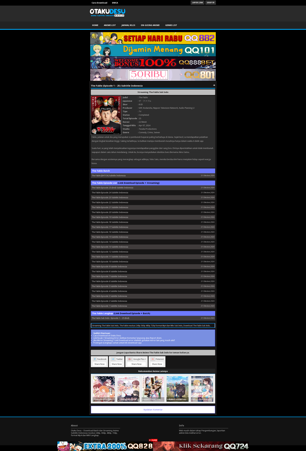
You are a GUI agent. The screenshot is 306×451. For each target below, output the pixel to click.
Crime (150, 132)
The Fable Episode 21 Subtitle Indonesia (110, 207)
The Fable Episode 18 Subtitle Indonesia (110, 222)
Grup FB (210, 3)
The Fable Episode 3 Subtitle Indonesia (109, 296)
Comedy (142, 132)
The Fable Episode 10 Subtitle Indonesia (110, 261)
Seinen (157, 132)
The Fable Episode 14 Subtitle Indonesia (110, 242)
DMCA (115, 3)
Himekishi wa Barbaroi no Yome (178, 399)
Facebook (100, 361)
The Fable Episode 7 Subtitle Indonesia (109, 276)
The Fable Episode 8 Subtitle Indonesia (109, 271)
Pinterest (158, 361)
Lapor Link (197, 3)
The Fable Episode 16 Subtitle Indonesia (110, 232)
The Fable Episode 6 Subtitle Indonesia (109, 281)
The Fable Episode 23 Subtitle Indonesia (110, 197)
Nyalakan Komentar (153, 409)
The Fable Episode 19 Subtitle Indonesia (110, 217)
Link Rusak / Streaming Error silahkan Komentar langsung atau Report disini (127, 338)
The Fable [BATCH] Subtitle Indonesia (109, 175)
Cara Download (99, 3)
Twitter (117, 361)
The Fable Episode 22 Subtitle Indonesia (110, 202)
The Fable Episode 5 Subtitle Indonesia (109, 286)
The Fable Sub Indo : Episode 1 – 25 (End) (110, 318)
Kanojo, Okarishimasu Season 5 (202, 399)
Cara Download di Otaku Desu (107, 335)
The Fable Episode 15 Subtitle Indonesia (110, 237)
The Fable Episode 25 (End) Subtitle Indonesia (112, 187)
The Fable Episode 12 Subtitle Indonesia (110, 252)
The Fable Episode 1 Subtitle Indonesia (109, 306)
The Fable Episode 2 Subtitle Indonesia (109, 301)
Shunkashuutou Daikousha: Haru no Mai (104, 399)
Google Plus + (138, 361)
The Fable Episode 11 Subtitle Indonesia (110, 256)
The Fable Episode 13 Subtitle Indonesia (110, 247)
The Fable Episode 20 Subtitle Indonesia (110, 212)
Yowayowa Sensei (128, 399)
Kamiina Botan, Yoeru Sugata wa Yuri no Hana (153, 399)
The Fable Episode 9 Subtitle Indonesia (109, 266)
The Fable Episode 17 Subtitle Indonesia (110, 227)
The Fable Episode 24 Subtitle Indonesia (110, 192)
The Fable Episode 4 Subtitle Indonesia (109, 291)
